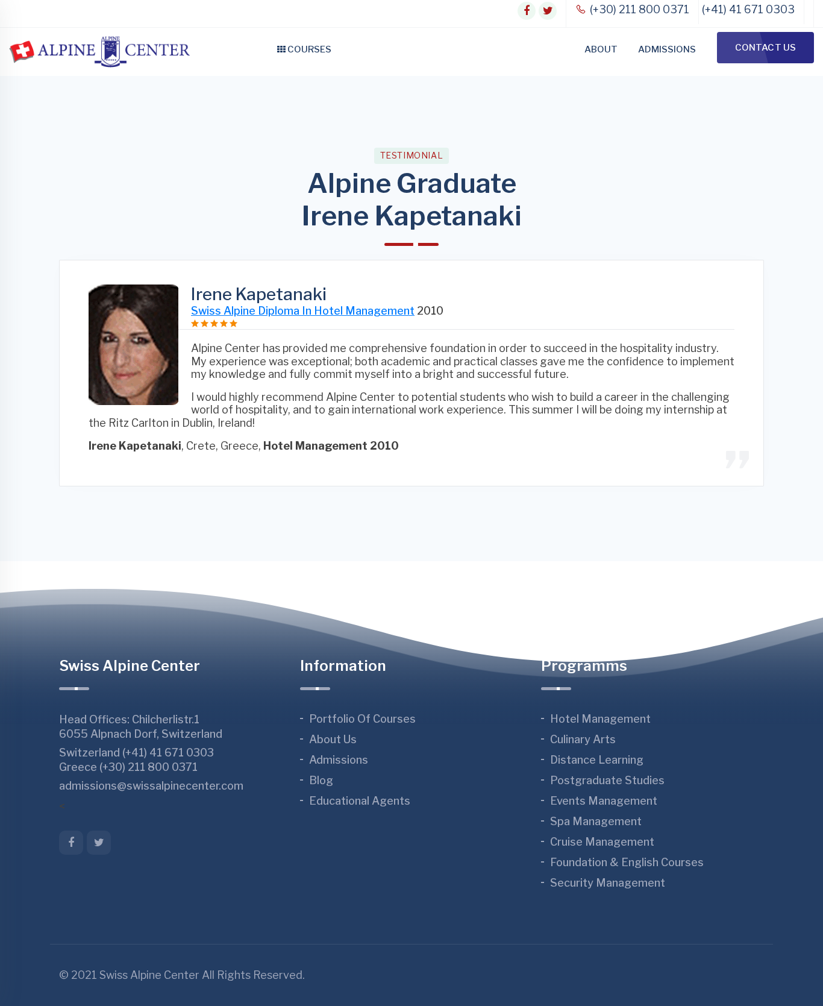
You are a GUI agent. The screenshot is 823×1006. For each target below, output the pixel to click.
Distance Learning (596, 759)
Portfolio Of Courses (362, 718)
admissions (667, 49)
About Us (333, 739)
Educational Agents (359, 800)
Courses (308, 49)
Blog (321, 780)
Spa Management (596, 821)
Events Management (603, 800)
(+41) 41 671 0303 (748, 9)
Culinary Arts (583, 739)
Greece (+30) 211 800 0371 (128, 767)
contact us (765, 47)
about (601, 49)
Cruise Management (602, 841)
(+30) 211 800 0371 (638, 9)
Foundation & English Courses (627, 862)
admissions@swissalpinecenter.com (151, 785)
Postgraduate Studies (607, 780)
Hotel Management (600, 718)
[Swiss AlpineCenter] (99, 52)
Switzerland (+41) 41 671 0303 (136, 752)
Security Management (607, 882)
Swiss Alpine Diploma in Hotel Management (303, 310)
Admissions (338, 759)
